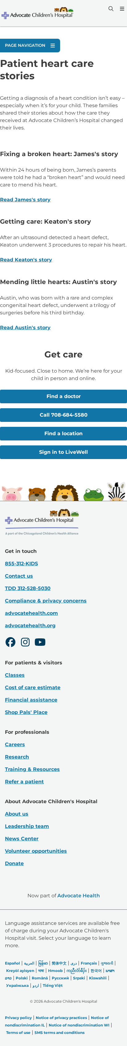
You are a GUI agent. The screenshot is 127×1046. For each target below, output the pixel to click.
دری (74, 963)
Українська (17, 985)
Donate (14, 863)
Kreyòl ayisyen (20, 970)
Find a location (63, 433)
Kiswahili (98, 978)
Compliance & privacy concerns (46, 601)
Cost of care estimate (32, 687)
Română (40, 978)
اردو (36, 985)
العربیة (29, 963)
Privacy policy (18, 1017)
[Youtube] (40, 643)
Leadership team (27, 826)
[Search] (110, 8)
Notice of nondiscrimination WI (79, 1025)
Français (89, 963)
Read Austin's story (25, 327)
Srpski (79, 978)
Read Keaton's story (26, 260)
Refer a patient (24, 782)
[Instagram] (25, 643)
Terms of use (18, 1032)
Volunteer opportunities (36, 851)
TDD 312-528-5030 (28, 588)
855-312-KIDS (21, 564)
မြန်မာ (43, 963)
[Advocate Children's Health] (37, 13)
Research (17, 757)
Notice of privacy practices (61, 1017)
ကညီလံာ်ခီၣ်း (77, 970)
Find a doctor (64, 396)
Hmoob (55, 970)
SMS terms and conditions (59, 1032)
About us (16, 814)
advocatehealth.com (31, 613)
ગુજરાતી (107, 963)
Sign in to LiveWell (63, 452)
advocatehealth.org (30, 625)
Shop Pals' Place (26, 712)
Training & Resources (32, 769)
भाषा (41, 970)
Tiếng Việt (53, 985)
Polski (22, 978)
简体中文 (59, 963)
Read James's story (25, 200)
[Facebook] (10, 643)
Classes (15, 675)
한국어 (96, 970)
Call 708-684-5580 (64, 415)
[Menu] (121, 8)
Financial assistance (31, 700)
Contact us (19, 576)
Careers (15, 744)
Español (12, 963)
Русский (60, 978)
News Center (22, 839)
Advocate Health (78, 896)
